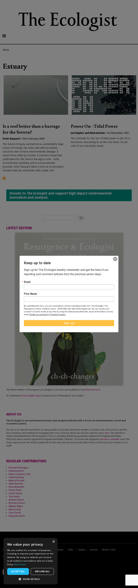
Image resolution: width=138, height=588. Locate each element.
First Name (30, 293)
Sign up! (69, 323)
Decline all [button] (42, 571)
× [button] (53, 541)
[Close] (115, 259)
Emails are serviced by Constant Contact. (47, 314)
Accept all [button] (18, 571)
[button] (30, 579)
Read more (20, 564)
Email (27, 282)
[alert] (31, 561)
